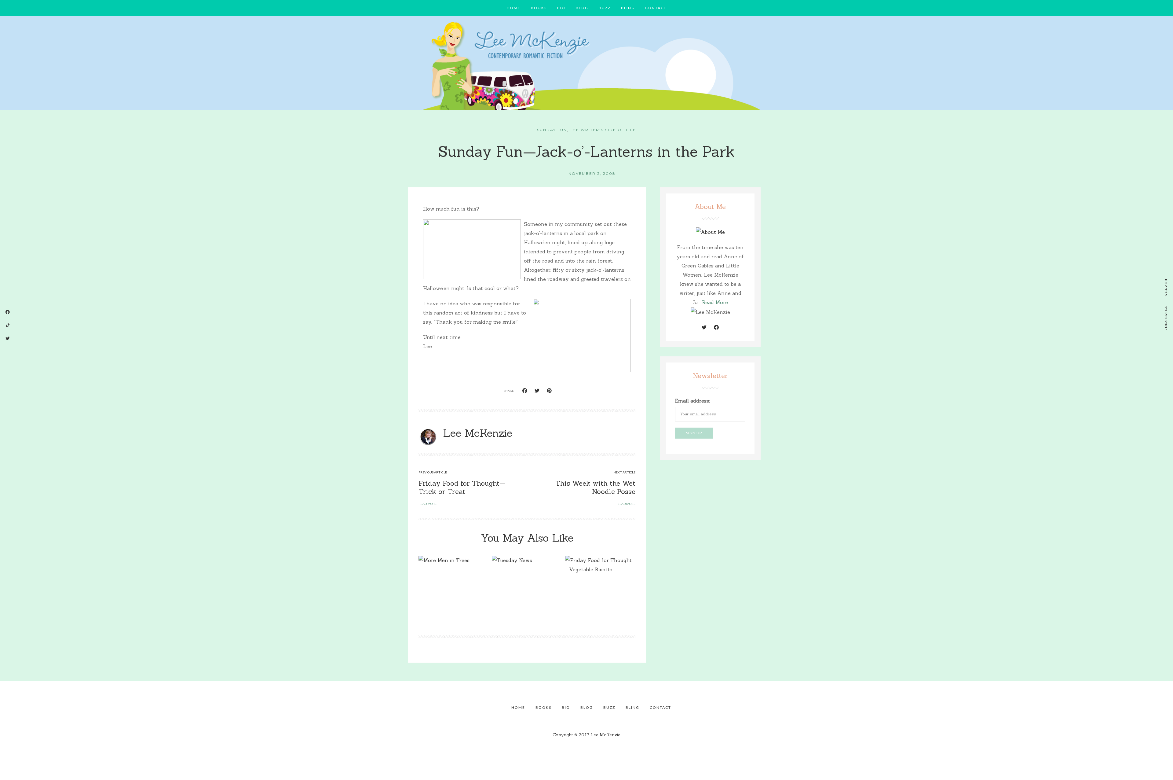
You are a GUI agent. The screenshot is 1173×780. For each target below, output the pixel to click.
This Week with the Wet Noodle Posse (595, 487)
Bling (628, 8)
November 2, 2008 (592, 173)
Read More (715, 302)
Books (539, 8)
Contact (656, 8)
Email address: (692, 401)
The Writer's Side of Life (603, 129)
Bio (561, 8)
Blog (582, 8)
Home (514, 8)
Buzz (605, 8)
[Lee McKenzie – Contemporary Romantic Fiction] (586, 64)
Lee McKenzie (477, 433)
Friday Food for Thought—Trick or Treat (462, 487)
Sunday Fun (552, 129)
